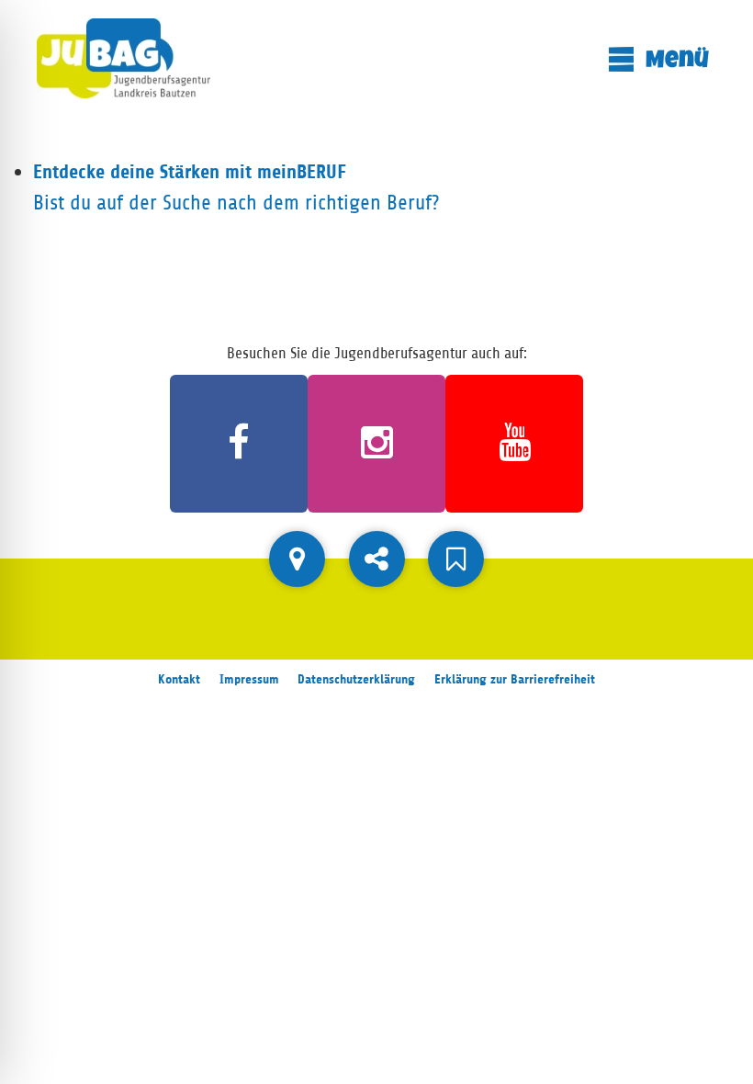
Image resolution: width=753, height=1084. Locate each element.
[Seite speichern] (456, 559)
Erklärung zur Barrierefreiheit (514, 679)
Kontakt (179, 679)
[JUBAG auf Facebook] (239, 444)
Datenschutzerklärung (356, 679)
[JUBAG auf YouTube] (514, 444)
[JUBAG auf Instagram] (376, 444)
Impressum (249, 679)
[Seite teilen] (377, 559)
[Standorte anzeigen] (297, 559)
